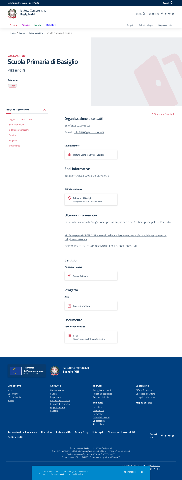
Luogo (12, 85)
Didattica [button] (51, 25)
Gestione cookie (15, 437)
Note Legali (97, 432)
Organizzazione (36, 33)
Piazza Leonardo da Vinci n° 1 (82, 448)
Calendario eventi (101, 417)
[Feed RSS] (173, 13)
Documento (14, 145)
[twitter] (165, 13)
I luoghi (53, 393)
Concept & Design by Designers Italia (141, 465)
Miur (10, 390)
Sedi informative (16, 124)
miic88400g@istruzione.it (89, 132)
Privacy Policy (81, 432)
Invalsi (11, 400)
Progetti (130, 25)
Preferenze (130, 472)
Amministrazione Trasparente (22, 432)
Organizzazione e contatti (21, 119)
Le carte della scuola (60, 404)
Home (13, 33)
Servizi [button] (26, 25)
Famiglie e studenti (102, 390)
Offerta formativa (144, 390)
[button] (27, 110)
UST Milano (13, 393)
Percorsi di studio (101, 397)
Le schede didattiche (145, 393)
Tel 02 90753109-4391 (62, 451)
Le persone (55, 397)
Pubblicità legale (146, 25)
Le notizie (97, 407)
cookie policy (78, 474)
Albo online (98, 424)
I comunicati (98, 410)
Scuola (22, 33)
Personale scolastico (102, 393)
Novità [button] (38, 25)
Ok (142, 472)
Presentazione (57, 390)
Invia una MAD (63, 432)
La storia (54, 410)
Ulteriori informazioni (19, 130)
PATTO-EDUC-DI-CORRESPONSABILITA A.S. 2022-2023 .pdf (101, 246)
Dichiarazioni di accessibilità (121, 432)
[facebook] (162, 13)
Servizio (12, 135)
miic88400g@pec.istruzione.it (117, 451)
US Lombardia (14, 397)
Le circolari (98, 414)
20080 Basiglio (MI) (104, 448)
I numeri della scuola (60, 400)
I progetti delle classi (145, 397)
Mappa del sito (165, 25)
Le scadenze (99, 420)
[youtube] (169, 13)
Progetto (13, 140)
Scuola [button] (13, 25)
